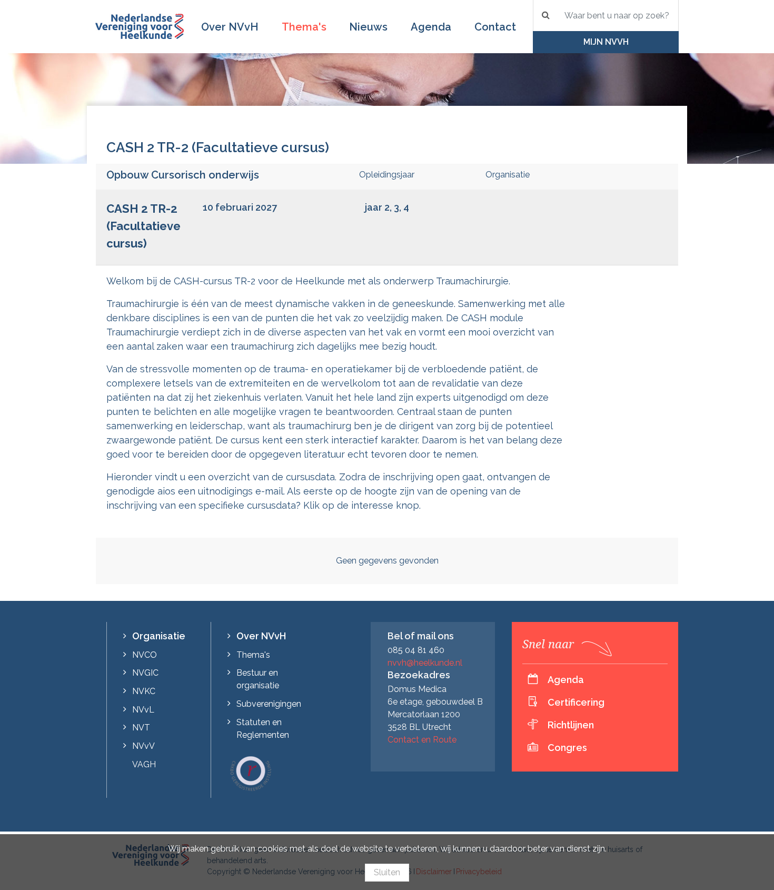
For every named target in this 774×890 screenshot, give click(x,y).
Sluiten (387, 872)
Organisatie (158, 635)
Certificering (576, 702)
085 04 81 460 (416, 650)
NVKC (143, 691)
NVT (141, 728)
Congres (567, 747)
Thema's (304, 27)
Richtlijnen (571, 724)
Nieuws (368, 27)
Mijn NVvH (606, 42)
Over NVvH (230, 27)
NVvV (143, 746)
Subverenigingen (268, 704)
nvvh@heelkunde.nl (425, 663)
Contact (495, 27)
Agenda (431, 27)
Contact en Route (422, 740)
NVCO (144, 655)
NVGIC (145, 673)
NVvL (143, 710)
